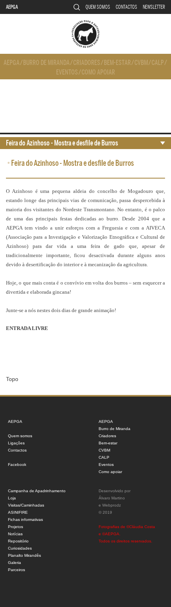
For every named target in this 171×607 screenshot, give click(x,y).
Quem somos (98, 7)
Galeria (14, 562)
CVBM (141, 63)
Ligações (16, 443)
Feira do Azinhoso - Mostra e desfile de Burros (62, 143)
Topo (12, 379)
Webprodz (111, 505)
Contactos (126, 7)
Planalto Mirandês (24, 555)
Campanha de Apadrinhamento (37, 491)
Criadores (86, 63)
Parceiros (16, 570)
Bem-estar (117, 63)
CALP (158, 63)
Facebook (17, 464)
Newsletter (154, 7)
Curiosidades (20, 548)
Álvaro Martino (112, 498)
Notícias (15, 534)
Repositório (18, 541)
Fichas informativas (25, 519)
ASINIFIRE (18, 512)
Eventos (67, 72)
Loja (12, 498)
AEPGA (12, 7)
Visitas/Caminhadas (26, 505)
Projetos (15, 526)
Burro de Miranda (46, 63)
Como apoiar (98, 72)
